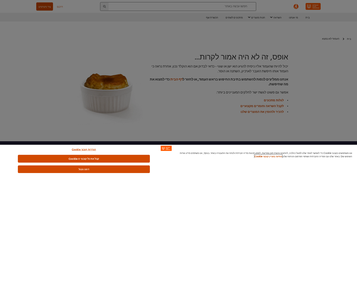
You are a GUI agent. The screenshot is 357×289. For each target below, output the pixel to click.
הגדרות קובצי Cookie (84, 149)
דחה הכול (84, 169)
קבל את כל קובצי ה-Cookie (84, 158)
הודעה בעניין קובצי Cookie (268, 156)
